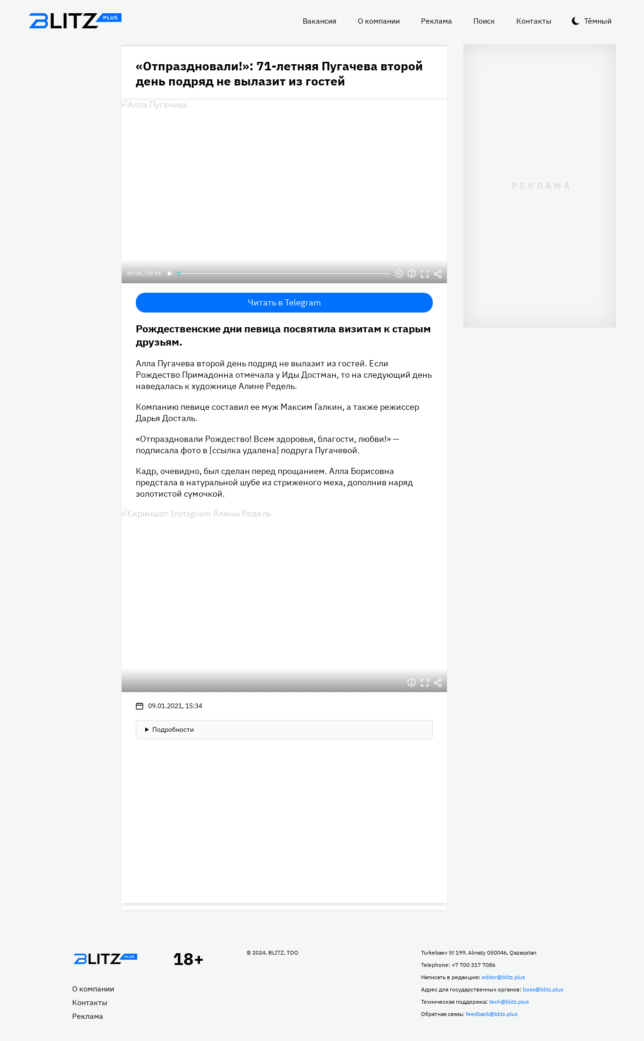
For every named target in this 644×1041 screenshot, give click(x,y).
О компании (379, 20)
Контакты (534, 20)
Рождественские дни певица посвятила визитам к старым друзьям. (283, 335)
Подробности (173, 729)
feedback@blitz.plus (492, 1013)
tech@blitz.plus (509, 1001)
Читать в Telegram (284, 302)
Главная (105, 959)
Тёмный (597, 20)
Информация (411, 273)
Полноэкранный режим (424, 273)
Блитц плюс (75, 20)
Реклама (436, 20)
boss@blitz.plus (543, 989)
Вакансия (320, 20)
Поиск (484, 20)
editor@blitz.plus (503, 977)
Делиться (438, 273)
